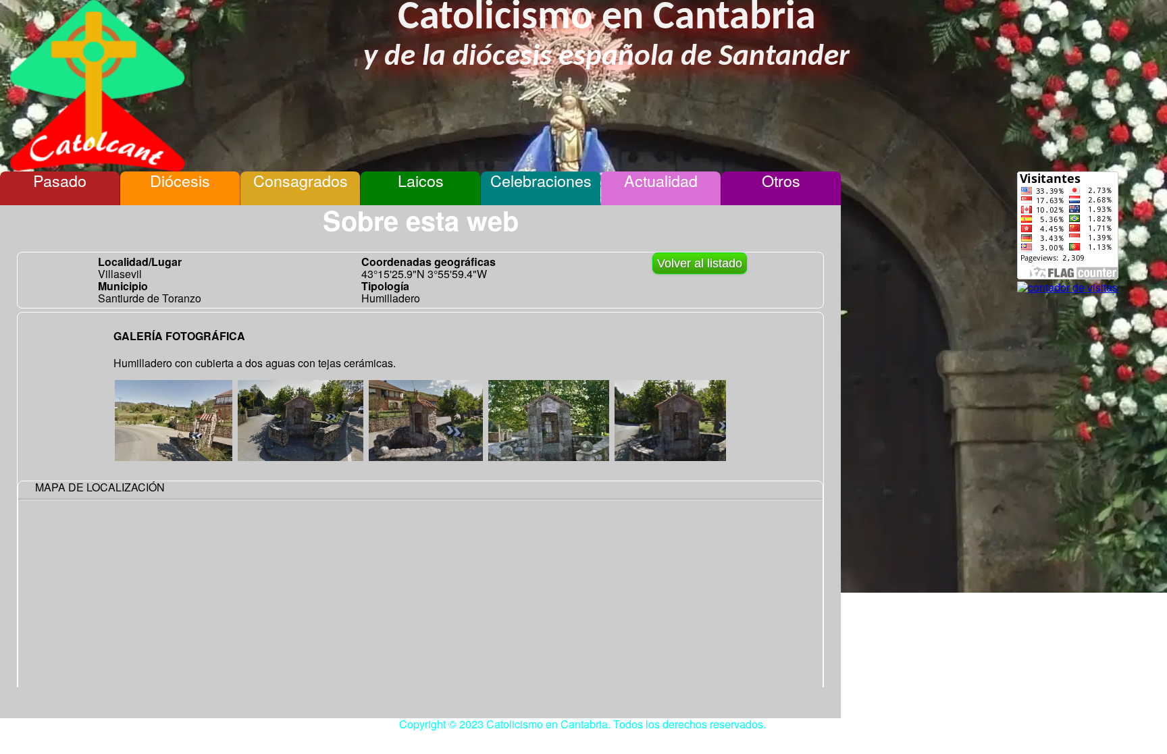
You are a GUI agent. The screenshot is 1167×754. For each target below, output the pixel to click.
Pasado (59, 180)
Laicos (421, 180)
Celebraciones (541, 180)
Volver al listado (699, 263)
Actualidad (661, 180)
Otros (781, 180)
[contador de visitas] (1067, 287)
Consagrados (300, 180)
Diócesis (180, 180)
